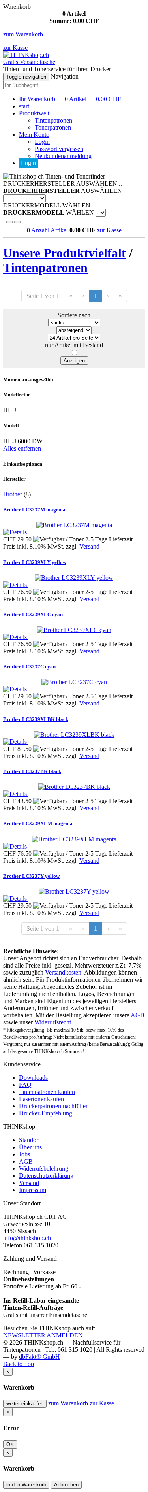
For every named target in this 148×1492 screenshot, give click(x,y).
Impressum (32, 1189)
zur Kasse (15, 47)
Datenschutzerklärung (46, 1175)
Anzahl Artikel (47, 230)
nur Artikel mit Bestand (74, 344)
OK (10, 1444)
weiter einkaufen (24, 1404)
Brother (12, 494)
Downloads (33, 1077)
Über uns (30, 1147)
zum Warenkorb (23, 34)
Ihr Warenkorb (70, 99)
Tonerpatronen (53, 127)
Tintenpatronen (53, 120)
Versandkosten (63, 972)
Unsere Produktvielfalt (64, 253)
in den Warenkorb (26, 1485)
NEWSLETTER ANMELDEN (43, 1335)
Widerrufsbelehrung (43, 1168)
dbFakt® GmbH (39, 1356)
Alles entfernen (22, 448)
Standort (29, 1140)
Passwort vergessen (59, 148)
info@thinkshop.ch (27, 1238)
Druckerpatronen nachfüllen (54, 1106)
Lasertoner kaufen (41, 1099)
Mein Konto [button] (34, 134)
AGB (137, 1015)
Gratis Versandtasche (29, 61)
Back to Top (18, 1363)
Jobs (24, 1154)
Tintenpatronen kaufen (47, 1091)
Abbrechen (66, 1485)
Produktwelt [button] (34, 113)
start (24, 106)
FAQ (25, 1084)
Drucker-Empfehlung (45, 1113)
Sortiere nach (74, 315)
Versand (89, 546)
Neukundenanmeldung (63, 156)
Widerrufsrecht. (53, 1022)
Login (42, 141)
